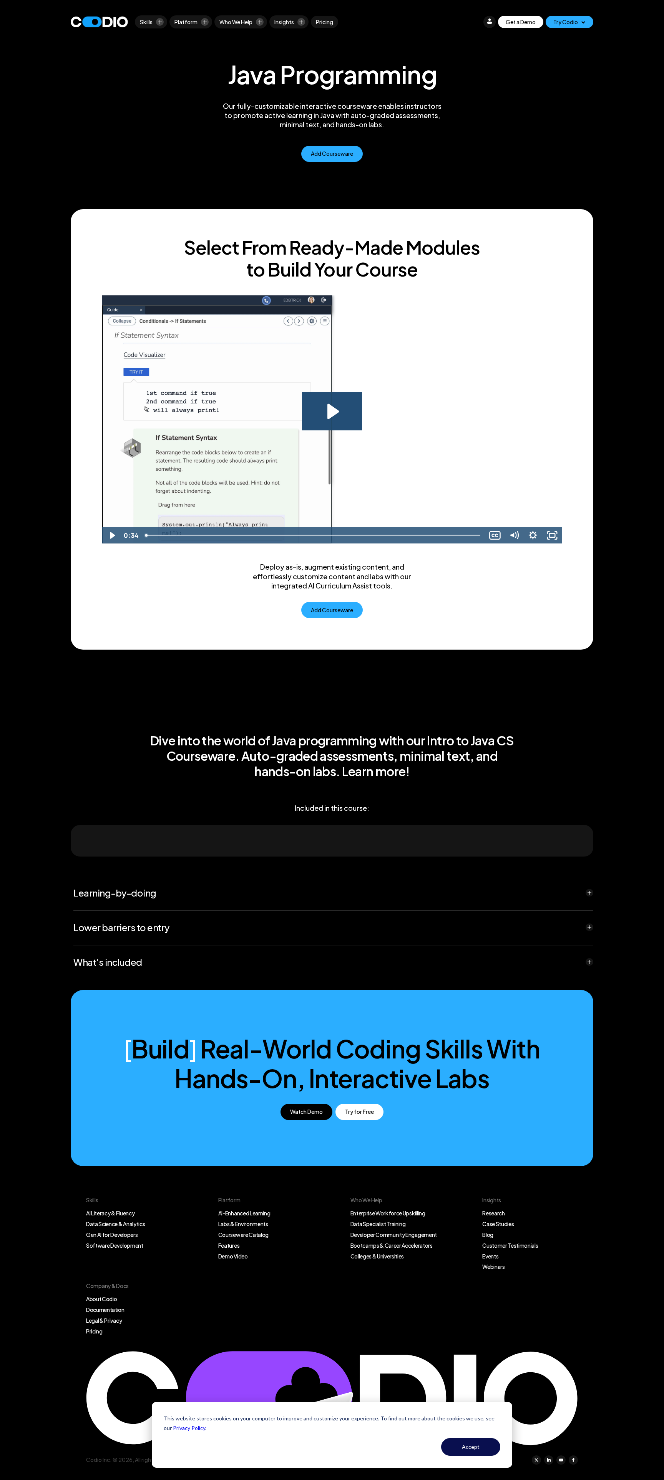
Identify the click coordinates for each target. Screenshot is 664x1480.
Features (228, 1245)
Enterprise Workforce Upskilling (387, 1213)
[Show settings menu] (533, 535)
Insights (284, 21)
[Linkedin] (548, 1460)
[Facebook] (573, 1460)
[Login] (489, 22)
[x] (536, 1460)
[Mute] (514, 535)
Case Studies (498, 1223)
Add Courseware (332, 153)
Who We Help (235, 21)
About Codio (101, 1298)
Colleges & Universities (377, 1256)
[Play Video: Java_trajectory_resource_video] (332, 411)
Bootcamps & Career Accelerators (391, 1245)
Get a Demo (521, 21)
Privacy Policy (189, 1428)
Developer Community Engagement (393, 1234)
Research (493, 1213)
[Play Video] (111, 535)
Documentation (105, 1309)
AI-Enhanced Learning (244, 1213)
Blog (487, 1234)
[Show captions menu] (495, 535)
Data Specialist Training (378, 1223)
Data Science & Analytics (115, 1223)
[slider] (313, 535)
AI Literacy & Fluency (110, 1213)
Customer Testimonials (510, 1245)
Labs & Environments (243, 1223)
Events (490, 1256)
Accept (471, 1446)
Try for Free (359, 1111)
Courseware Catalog (243, 1234)
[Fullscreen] (552, 535)
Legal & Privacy (104, 1320)
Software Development (114, 1245)
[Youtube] (561, 1460)
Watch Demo (306, 1111)
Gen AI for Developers (112, 1234)
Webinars (493, 1266)
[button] (333, 893)
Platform (186, 21)
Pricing (324, 21)
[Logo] (99, 22)
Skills (146, 21)
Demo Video (233, 1256)
